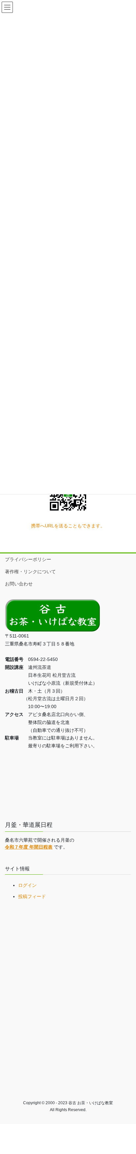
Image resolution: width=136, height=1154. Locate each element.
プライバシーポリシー (28, 559)
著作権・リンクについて (30, 571)
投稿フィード (32, 896)
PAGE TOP (126, 1113)
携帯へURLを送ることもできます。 (68, 525)
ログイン (27, 885)
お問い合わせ (19, 583)
